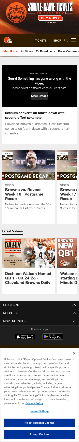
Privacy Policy (34, 403)
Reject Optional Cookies (40, 422)
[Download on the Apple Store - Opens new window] (25, 337)
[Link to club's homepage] (8, 38)
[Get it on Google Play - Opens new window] (52, 339)
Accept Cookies (39, 434)
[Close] (74, 353)
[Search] (66, 40)
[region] (39, 395)
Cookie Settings (39, 411)
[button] (39, 96)
